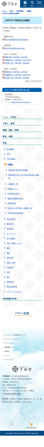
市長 (8, 154)
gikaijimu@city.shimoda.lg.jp (21, 102)
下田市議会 (20, 11)
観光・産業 (8, 136)
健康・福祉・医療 (11, 129)
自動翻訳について (10, 347)
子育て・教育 (9, 123)
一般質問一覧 (13, 184)
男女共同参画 (12, 286)
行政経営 (10, 267)
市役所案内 (11, 219)
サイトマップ (9, 359)
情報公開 (10, 281)
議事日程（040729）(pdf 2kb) (16, 71)
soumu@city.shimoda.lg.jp (17, 388)
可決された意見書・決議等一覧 (20, 208)
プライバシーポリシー (12, 339)
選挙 (8, 253)
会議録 (29, 11)
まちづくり (11, 233)
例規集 (6, 351)
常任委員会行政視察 (15, 213)
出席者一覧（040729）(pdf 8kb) (17, 77)
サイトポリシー (9, 343)
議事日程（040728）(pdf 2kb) (16, 57)
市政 (11, 11)
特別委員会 (12, 203)
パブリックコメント (14, 291)
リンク (6, 355)
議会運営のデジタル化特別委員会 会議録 (23, 176)
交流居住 (10, 228)
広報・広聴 (11, 262)
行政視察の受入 (14, 193)
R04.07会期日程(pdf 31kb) (15, 48)
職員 (8, 248)
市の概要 (10, 149)
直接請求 (10, 257)
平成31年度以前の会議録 (18, 170)
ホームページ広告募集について (15, 335)
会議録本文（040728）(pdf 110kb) (18, 60)
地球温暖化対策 (10, 298)
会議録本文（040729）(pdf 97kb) (17, 74)
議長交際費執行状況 (15, 198)
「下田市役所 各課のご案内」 (12, 393)
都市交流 (10, 223)
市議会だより (13, 188)
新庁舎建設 (11, 238)
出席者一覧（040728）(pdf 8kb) (17, 63)
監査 (8, 272)
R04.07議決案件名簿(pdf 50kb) (16, 39)
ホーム (4, 11)
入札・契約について (14, 243)
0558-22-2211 (14, 382)
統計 (8, 277)
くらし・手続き (10, 117)
